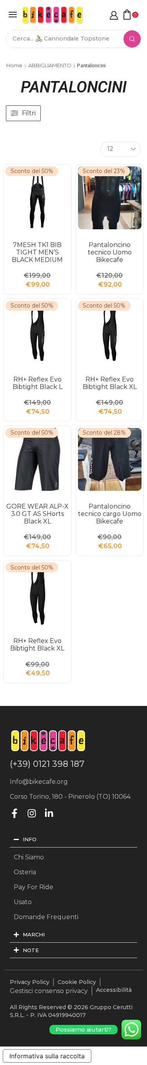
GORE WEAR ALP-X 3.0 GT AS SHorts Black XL (37, 514)
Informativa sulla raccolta (47, 1056)
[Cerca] (132, 39)
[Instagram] (31, 813)
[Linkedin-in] (49, 813)
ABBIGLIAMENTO (49, 65)
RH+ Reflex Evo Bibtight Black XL (110, 383)
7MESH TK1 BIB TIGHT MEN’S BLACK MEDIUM (37, 252)
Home (14, 65)
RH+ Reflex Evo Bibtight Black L (37, 383)
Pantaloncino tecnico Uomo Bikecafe (110, 252)
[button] (13, 14)
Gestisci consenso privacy (49, 991)
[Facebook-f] (14, 813)
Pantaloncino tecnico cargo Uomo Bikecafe (110, 514)
